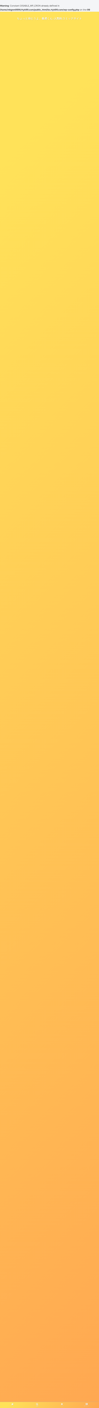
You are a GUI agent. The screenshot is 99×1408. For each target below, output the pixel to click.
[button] (91, 745)
